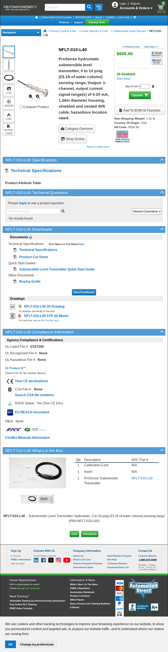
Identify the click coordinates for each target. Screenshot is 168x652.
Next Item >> (151, 47)
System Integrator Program (87, 563)
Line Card (123, 17)
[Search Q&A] (63, 210)
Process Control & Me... (64, 31)
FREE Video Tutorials (21, 608)
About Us (78, 556)
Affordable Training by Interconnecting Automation (37, 601)
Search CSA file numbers (34, 395)
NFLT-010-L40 (142, 478)
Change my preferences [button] (37, 644)
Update (137, 95)
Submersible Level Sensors (130, 31)
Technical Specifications (34, 170)
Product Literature (80, 596)
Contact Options (147, 556)
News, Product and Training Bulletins (90, 603)
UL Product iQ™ (15, 368)
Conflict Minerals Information (27, 437)
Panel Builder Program (119, 556)
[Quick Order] (134, 17)
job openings (33, 588)
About (98, 17)
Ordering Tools (97, 22)
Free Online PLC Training (23, 604)
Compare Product (35, 107)
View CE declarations (31, 381)
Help (81, 244)
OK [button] (10, 644)
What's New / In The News (84, 584)
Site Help (112, 559)
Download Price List (118, 567)
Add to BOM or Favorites (141, 110)
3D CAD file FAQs (50, 320)
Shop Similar (75, 139)
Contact (110, 17)
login (23, 203)
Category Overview (78, 128)
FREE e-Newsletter (80, 588)
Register (135, 3)
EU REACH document (32, 412)
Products (64, 22)
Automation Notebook (82, 592)
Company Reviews (117, 563)
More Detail (123, 78)
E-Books (74, 607)
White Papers (77, 599)
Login (123, 3)
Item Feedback (84, 292)
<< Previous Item (131, 47)
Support (79, 22)
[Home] (36, 17)
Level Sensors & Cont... (96, 31)
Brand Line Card (82, 559)
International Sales (83, 567)
